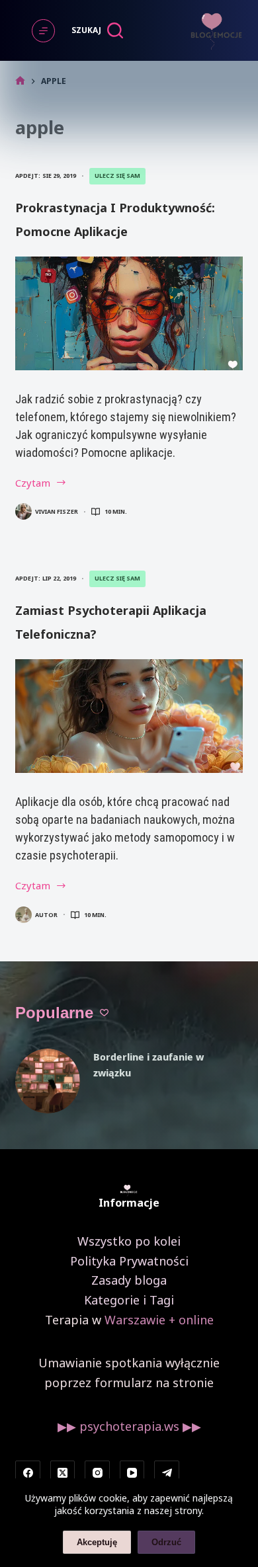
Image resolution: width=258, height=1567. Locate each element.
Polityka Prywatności (129, 1261)
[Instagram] (97, 1473)
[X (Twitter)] (62, 1473)
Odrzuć (166, 1542)
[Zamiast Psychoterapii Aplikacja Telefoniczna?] (128, 716)
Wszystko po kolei (129, 1241)
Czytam (52, 483)
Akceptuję (97, 1542)
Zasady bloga (129, 1280)
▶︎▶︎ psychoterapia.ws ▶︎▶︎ (129, 1426)
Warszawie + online (159, 1320)
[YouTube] (132, 1473)
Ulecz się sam (117, 175)
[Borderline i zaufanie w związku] (47, 1081)
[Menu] (43, 30)
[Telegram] (166, 1473)
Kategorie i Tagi (129, 1300)
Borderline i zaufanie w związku (148, 1065)
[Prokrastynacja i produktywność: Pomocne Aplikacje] (128, 313)
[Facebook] (27, 1473)
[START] (20, 81)
